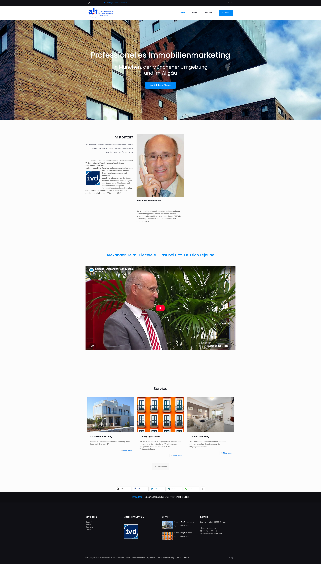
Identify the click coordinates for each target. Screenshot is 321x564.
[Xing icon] (231, 3)
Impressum (150, 558)
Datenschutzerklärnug (165, 558)
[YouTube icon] (228, 3)
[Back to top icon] (309, 558)
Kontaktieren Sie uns (160, 85)
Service (88, 524)
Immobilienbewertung (101, 436)
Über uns (89, 527)
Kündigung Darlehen (150, 436)
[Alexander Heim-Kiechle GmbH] (100, 13)
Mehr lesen (127, 451)
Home (88, 522)
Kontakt (89, 529)
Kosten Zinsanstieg (199, 436)
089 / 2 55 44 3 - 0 (97, 3)
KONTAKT (226, 13)
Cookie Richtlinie (182, 558)
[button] (124, 489)
